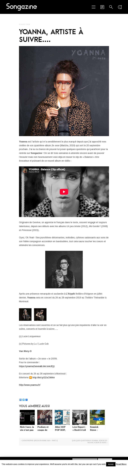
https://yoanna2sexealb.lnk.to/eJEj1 (37, 366)
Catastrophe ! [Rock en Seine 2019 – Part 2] (40, 440)
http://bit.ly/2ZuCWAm (43, 377)
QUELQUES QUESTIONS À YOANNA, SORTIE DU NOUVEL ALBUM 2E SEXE (89, 441)
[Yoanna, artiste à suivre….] (64, 91)
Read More (121, 464)
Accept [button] (111, 464)
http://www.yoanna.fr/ (29, 385)
